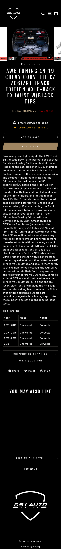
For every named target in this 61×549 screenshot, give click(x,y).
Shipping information (30, 354)
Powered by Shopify (30, 546)
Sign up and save (29, 458)
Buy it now (30, 146)
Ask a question (31, 360)
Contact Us (30, 468)
